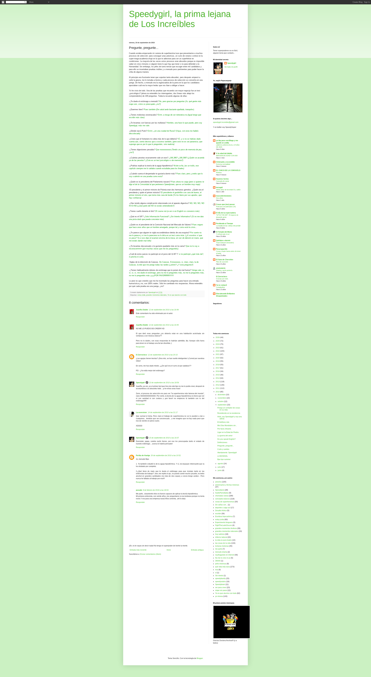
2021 (218, 354)
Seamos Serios (222, 179)
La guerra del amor (224, 436)
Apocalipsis (219, 490)
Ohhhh (218, 561)
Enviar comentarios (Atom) (150, 554)
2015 (218, 375)
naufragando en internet (224, 555)
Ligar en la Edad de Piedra (228, 432)
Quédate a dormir (223, 240)
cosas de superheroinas (224, 502)
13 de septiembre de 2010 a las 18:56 (164, 383)
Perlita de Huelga (143, 455)
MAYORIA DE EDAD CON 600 (227, 155)
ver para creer (220, 587)
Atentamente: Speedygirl (227, 453)
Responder (140, 317)
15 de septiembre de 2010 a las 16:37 (164, 438)
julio (219, 467)
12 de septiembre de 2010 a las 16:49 (164, 325)
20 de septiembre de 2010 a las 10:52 (166, 455)
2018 (218, 365)
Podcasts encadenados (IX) (226, 206)
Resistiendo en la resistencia (228, 413)
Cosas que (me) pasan (225, 204)
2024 (218, 344)
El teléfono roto (223, 422)
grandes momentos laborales (156, 295)
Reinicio (219, 172)
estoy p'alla (141, 295)
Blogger (200, 658)
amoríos (218, 482)
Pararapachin (221, 249)
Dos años (219, 198)
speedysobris (220, 582)
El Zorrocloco (141, 355)
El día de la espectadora (226, 213)
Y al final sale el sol (222, 234)
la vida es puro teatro (223, 540)
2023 (218, 348)
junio (220, 470)
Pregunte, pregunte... (225, 446)
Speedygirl (140, 383)
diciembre (222, 395)
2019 (218, 361)
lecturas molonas (222, 546)
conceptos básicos (222, 499)
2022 (218, 351)
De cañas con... (221, 505)
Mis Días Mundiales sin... (227, 425)
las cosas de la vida (223, 543)
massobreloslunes (223, 196)
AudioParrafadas (222, 493)
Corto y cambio (223, 449)
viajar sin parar (221, 590)
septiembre (222, 405)
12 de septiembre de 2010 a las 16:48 (164, 310)
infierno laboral (221, 537)
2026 (218, 337)
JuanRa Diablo (142, 310)
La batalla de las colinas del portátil (228, 226)
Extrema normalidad (223, 164)
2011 (218, 388)
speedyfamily (220, 578)
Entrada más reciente (138, 550)
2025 (218, 341)
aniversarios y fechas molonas (227, 485)
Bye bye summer (224, 459)
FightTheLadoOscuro (223, 525)
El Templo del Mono (224, 232)
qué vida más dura (222, 567)
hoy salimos (220, 534)
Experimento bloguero (224, 522)
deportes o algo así (222, 508)
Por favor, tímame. (224, 429)
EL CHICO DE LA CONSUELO (228, 170)
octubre (221, 401)
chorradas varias (221, 496)
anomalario (220, 268)
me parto (218, 549)
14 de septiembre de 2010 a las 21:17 (163, 412)
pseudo (139, 490)
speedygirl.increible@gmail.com (225, 122)
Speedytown (220, 584)
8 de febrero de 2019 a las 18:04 (156, 490)
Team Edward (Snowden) (225, 243)
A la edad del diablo (224, 153)
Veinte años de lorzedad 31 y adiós (228, 190)
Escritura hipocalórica (223, 516)
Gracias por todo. (222, 279)
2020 (218, 358)
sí (216, 573)
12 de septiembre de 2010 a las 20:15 (163, 355)
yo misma (219, 596)
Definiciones (222, 442)
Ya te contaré (221, 285)
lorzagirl (219, 187)
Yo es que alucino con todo (177, 295)
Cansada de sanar (222, 181)
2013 (218, 382)
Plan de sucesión (222, 262)
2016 (218, 371)
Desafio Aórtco (221, 511)
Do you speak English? (226, 439)
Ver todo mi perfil (231, 67)
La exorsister (141, 412)
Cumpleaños (220, 287)
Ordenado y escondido (225, 162)
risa (216, 570)
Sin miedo (219, 576)
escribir (218, 514)
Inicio (169, 550)
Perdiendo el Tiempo (224, 224)
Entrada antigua (197, 550)
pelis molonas (220, 564)
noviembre (222, 398)
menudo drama (221, 552)
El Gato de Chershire (224, 260)
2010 (218, 392)
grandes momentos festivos (226, 528)
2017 (218, 368)
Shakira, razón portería (224, 270)
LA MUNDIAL (222, 456)
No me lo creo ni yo (222, 558)
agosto (220, 464)
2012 (218, 385)
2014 (218, 378)
